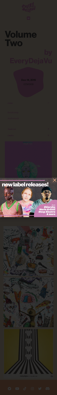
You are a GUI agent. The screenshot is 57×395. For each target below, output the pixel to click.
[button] (54, 180)
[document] (28, 197)
